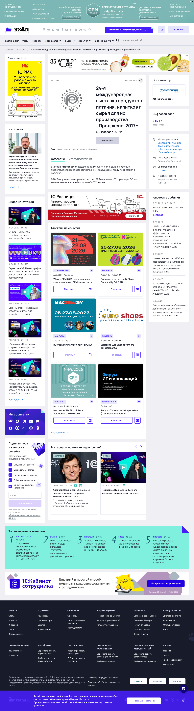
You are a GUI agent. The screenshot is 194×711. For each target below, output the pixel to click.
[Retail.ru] (21, 30)
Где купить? (168, 664)
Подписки (13, 655)
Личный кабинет (19, 645)
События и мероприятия (25, 480)
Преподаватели (74, 627)
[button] (53, 40)
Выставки (42, 624)
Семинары (72, 615)
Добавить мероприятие (145, 661)
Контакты (177, 681)
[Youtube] (66, 29)
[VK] (48, 29)
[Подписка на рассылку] (44, 29)
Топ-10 (166, 655)
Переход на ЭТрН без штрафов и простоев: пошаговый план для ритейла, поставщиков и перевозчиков (25, 273)
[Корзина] (161, 29)
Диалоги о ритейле (172, 615)
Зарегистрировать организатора (143, 655)
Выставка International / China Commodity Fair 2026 (117, 280)
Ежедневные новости (24, 464)
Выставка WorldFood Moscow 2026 (168, 209)
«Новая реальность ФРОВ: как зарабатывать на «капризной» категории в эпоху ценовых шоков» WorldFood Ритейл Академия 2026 (169, 265)
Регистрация (117, 289)
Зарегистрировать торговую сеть (47, 652)
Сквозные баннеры (143, 620)
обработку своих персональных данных (24, 516)
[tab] (58, 160)
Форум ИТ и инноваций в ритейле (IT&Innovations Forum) (119, 412)
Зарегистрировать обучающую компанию (107, 655)
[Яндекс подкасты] (80, 29)
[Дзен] (75, 29)
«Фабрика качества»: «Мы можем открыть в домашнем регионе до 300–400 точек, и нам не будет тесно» (24, 388)
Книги (167, 645)
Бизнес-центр (106, 610)
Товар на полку (141, 634)
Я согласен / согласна (144, 701)
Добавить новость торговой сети (46, 659)
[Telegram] (57, 29)
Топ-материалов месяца (25, 475)
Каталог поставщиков (107, 624)
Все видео (14, 399)
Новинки (167, 650)
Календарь (43, 615)
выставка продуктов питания (73, 149)
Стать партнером (171, 624)
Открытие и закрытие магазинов (24, 486)
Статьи (12, 615)
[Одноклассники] (62, 29)
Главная (9, 49)
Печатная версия (142, 624)
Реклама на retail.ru (17, 58)
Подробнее (69, 289)
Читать (12, 187)
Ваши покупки (15, 650)
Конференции (44, 629)
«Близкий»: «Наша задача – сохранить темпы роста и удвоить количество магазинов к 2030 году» (23, 349)
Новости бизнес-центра (108, 615)
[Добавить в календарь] (90, 289)
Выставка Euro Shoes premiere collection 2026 (117, 346)
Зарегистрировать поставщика (76, 652)
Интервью (13, 624)
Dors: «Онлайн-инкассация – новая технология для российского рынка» (24, 311)
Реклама (139, 610)
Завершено (107, 140)
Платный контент (142, 629)
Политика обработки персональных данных (104, 683)
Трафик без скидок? (172, 659)
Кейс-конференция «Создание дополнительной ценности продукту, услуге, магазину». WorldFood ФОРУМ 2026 (169, 310)
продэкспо (95, 149)
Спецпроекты (172, 610)
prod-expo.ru (164, 170)
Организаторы (45, 620)
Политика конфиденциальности (103, 677)
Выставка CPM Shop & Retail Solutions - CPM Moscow (68, 412)
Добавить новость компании (76, 659)
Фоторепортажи (16, 634)
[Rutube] (71, 29)
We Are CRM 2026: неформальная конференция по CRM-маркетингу (72, 280)
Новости (13, 620)
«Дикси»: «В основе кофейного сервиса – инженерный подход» (120, 491)
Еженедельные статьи (24, 469)
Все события (58, 432)
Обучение (73, 610)
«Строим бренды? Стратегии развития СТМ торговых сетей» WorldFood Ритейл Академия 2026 (168, 288)
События (21, 49)
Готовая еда (169, 620)
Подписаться (25, 503)
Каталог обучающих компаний (76, 621)
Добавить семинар (106, 661)
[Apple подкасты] (89, 29)
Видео (166, 629)
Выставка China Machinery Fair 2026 (73, 344)
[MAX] (53, 29)
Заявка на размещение (145, 615)
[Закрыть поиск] (117, 43)
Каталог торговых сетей (108, 620)
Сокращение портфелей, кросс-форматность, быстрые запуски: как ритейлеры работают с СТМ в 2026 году (27, 551)
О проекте (138, 681)
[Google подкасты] (85, 29)
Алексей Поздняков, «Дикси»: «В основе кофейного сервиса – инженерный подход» (71, 493)
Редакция (157, 681)
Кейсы (11, 629)
